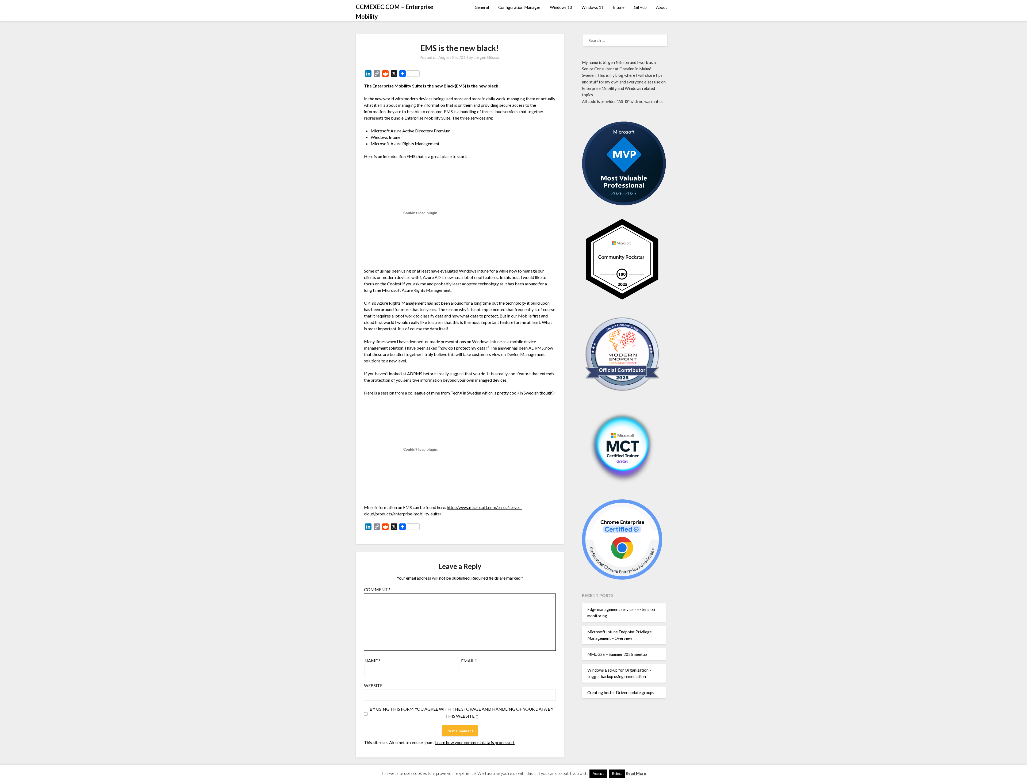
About (661, 7)
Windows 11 (592, 7)
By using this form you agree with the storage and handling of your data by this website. (461, 712)
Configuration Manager (519, 7)
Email (469, 660)
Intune (618, 7)
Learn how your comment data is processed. (475, 742)
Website (373, 685)
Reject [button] (617, 773)
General (482, 7)
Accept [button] (598, 773)
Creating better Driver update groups (620, 692)
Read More (636, 773)
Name (372, 660)
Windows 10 (561, 7)
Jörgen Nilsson (487, 57)
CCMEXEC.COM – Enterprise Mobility (395, 11)
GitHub (640, 7)
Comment (377, 589)
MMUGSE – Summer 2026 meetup (617, 654)
